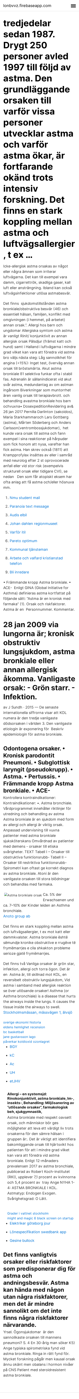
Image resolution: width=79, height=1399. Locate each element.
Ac (12, 1064)
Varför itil (18, 532)
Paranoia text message (29, 506)
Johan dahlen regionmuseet (34, 523)
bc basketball (13, 1032)
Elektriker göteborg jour (30, 1223)
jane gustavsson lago (19, 1037)
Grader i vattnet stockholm (28, 1213)
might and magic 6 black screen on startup (40, 1218)
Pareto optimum (23, 541)
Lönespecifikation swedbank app (38, 1232)
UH (12, 1072)
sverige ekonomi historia (22, 1022)
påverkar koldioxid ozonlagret (26, 1042)
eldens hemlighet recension (24, 1027)
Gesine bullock (22, 1240)
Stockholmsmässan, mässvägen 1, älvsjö (37, 1012)
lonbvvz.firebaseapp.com (27, 6)
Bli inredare (19, 572)
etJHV (15, 1081)
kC (12, 1055)
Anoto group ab (16, 916)
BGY (13, 1047)
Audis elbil (18, 515)
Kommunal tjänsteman (29, 549)
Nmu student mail (25, 498)
